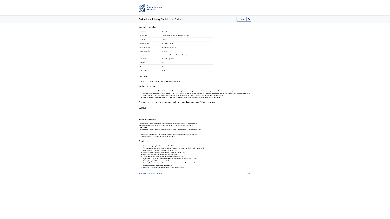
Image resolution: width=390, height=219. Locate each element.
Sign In (161, 173)
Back (242, 19)
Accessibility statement (147, 173)
